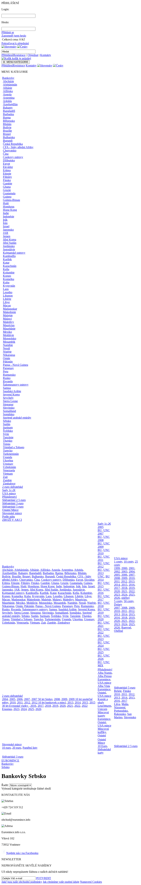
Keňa (6, 269)
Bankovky (8, 78)
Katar (6, 262)
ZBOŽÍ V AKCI (12, 519)
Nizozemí (119, 707)
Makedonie (9, 312)
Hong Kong (10, 209)
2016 (101, 592)
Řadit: (4, 785)
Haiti (6, 203)
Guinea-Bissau (11, 200)
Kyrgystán (9, 285)
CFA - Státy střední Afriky (18, 147)
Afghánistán (10, 84)
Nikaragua (9, 354)
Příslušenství (9, 496)
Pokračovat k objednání (15, 43)
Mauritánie (9, 328)
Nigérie (7, 351)
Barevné (126, 627)
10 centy (128, 561)
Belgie (118, 690)
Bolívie (7, 127)
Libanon (8, 295)
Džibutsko (9, 160)
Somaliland (9, 411)
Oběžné (118, 630)
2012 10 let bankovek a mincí (49, 702)
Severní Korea (11, 394)
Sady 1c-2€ (8, 490)
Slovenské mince (12, 513)
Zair (5, 476)
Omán (6, 358)
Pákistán (8, 361)
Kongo (7, 275)
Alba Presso (105, 676)
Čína (5, 153)
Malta (125, 704)
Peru (5, 371)
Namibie (8, 345)
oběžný (125, 597)
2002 (117, 571)
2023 (101, 639)
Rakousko (120, 714)
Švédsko (8, 430)
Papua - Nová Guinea (15, 364)
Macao (7, 305)
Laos (6, 289)
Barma (7, 117)
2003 (124, 571)
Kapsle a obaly (103, 701)
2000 (124, 568)
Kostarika (8, 279)
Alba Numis (105, 672)
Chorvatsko (9, 150)
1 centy (118, 561)
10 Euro (102, 746)
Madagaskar (10, 308)
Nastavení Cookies (91, 881)
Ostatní (102, 692)
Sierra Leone (10, 401)
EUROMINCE (10, 760)
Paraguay (8, 368)
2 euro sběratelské (12, 486)
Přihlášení (7, 55)
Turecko (7, 450)
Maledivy (8, 322)
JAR (5, 232)
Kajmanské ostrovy (14, 252)
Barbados (8, 114)
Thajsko (7, 440)
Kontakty (45, 55)
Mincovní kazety (103, 714)
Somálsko (8, 414)
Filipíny (7, 176)
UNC (106, 530)
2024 (101, 645)
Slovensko (130, 717)
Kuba (6, 282)
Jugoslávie (9, 249)
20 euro (16, 747)
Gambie (7, 183)
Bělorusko (9, 120)
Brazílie (7, 130)
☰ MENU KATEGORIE (15, 62)
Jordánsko (9, 246)
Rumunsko (9, 374)
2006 (124, 574)
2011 (100, 559)
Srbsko (7, 420)
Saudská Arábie (12, 391)
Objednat (33, 55)
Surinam (8, 427)
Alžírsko (8, 91)
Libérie (7, 298)
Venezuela (9, 470)
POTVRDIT (43, 878)
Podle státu (8, 516)
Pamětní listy (30, 747)
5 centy (118, 601)
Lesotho (7, 292)
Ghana (7, 186)
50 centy (128, 601)
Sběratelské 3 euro (13, 503)
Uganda (7, 457)
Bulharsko (9, 137)
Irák (5, 219)
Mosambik (9, 341)
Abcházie (8, 81)
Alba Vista (104, 686)
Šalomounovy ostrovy (15, 384)
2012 (101, 566)
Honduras (8, 206)
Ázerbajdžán (10, 104)
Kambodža (9, 256)
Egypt (6, 163)
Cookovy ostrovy (13, 157)
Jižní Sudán (9, 242)
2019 (101, 612)
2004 (132, 571)
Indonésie (8, 216)
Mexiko (7, 331)
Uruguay (8, 463)
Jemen (6, 236)
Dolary (118, 604)
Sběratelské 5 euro (13, 506)
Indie (6, 213)
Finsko (7, 180)
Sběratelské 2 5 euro (14, 500)
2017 (101, 599)
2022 (101, 632)
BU (100, 530)
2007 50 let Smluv (42, 699)
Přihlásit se (7, 32)
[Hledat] (38, 51)
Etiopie (7, 173)
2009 (101, 546)
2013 (101, 573)
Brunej (7, 134)
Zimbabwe (9, 483)
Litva (117, 704)
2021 (101, 625)
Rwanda (8, 381)
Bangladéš (9, 110)
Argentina (9, 97)
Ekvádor (8, 167)
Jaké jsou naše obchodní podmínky (21, 881)
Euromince (104, 679)
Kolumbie (9, 272)
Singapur (8, 404)
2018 (101, 606)
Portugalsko (121, 710)
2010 (101, 553)
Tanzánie (8, 437)
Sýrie (6, 434)
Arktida (7, 101)
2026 (101, 658)
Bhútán (7, 124)
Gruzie (7, 190)
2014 (101, 579)
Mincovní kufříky (103, 730)
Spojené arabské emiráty (17, 417)
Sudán (6, 424)
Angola (7, 94)
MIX (100, 665)
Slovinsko (9, 407)
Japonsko (8, 229)
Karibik (7, 259)
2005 (101, 527)
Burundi (7, 140)
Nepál (6, 348)
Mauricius (9, 325)
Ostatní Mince (10, 509)
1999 (117, 568)
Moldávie (8, 335)
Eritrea (7, 170)
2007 (101, 533)
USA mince (9, 493)
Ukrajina (8, 460)
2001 (132, 568)
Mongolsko (9, 338)
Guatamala (9, 193)
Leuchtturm (104, 705)
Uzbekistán (9, 467)
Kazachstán (9, 265)
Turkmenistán (11, 453)
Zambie (7, 480)
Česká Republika (13, 143)
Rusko (6, 378)
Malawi (7, 318)
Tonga (6, 444)
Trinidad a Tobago (13, 447)
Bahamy (8, 107)
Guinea (7, 196)
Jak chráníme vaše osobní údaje (61, 881)
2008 (101, 540)
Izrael (6, 226)
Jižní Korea (9, 239)
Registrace (19, 55)
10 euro (6, 747)
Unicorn (102, 709)
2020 (101, 619)
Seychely (8, 397)
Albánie (7, 87)
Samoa (7, 387)
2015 (101, 586)
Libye (6, 302)
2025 (101, 652)
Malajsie (8, 315)
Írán (5, 223)
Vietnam (8, 473)
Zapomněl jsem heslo (13, 35)
